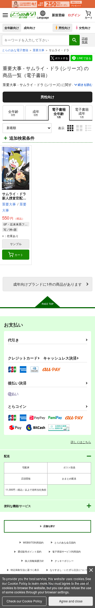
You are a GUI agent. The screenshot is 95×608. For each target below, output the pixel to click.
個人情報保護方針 (34, 561)
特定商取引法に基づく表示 (25, 570)
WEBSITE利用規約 (33, 542)
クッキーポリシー (64, 561)
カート (19, 254)
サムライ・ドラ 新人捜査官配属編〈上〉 (16, 198)
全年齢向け (11, 27)
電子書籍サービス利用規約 (66, 551)
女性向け (85, 27)
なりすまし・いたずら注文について (69, 570)
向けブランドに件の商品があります (47, 284)
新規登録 (58, 14)
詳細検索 (85, 40)
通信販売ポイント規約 (29, 551)
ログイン (74, 14)
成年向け (29, 27)
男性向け (64, 27)
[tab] (81, 113)
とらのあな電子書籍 (15, 50)
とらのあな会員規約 (65, 542)
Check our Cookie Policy (24, 601)
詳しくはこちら (81, 442)
